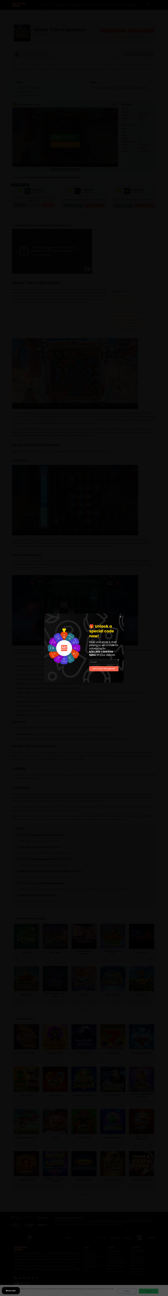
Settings (127, 1291)
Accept (148, 1291)
